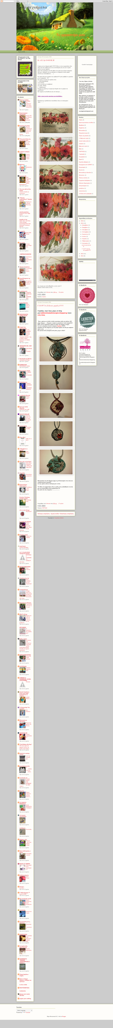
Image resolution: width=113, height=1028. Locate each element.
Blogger (64, 1016)
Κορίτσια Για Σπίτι (25, 125)
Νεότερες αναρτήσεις (44, 513)
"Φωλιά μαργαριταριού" (29, 736)
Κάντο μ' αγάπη (24, 100)
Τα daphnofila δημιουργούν (23, 946)
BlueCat (22, 791)
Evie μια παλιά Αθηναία (24, 407)
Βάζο (80, 148)
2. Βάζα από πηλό (83, 138)
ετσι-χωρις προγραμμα (23, 816)
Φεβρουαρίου (86, 241)
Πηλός (80, 120)
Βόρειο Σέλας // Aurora (28, 306)
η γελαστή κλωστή (25, 395)
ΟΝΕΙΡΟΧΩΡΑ (23, 934)
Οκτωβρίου (85, 229)
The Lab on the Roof (25, 461)
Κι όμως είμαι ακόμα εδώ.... (29, 245)
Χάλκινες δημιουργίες (84, 183)
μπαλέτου (81, 188)
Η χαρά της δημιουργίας (23, 327)
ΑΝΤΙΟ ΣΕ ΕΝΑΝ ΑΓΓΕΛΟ (28, 658)
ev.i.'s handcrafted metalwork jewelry (25, 553)
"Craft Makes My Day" (26, 744)
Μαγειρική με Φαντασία (23, 721)
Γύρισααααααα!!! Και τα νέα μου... (29, 606)
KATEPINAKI (23, 666)
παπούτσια (82, 191)
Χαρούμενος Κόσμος (25, 602)
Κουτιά (80, 170)
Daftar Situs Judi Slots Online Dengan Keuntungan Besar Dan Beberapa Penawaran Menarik (25, 223)
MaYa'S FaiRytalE (24, 414)
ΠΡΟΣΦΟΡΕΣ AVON (25, 366)
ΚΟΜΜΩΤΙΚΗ (23, 364)
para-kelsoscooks (25, 766)
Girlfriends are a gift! (24, 409)
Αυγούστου (85, 234)
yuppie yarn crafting (25, 998)
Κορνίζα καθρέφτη (83, 162)
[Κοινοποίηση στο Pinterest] (44, 294)
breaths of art (23, 219)
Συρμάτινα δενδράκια (84, 180)
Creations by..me (24, 578)
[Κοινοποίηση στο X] (41, 294)
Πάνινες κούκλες (83, 177)
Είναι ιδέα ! (23, 437)
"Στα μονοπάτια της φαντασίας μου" (25, 139)
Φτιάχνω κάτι (23, 839)
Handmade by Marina (25, 358)
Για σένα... (22, 888)
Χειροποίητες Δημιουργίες (23, 485)
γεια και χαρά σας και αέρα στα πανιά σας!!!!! (28, 418)
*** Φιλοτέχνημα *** (25, 892)
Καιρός (93, 280)
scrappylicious (24, 589)
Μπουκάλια (82, 130)
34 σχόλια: (61, 292)
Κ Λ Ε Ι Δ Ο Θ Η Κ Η (46, 60)
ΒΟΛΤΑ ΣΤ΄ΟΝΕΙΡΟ (25, 863)
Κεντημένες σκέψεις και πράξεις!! (28, 282)
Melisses (22, 164)
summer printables (24, 547)
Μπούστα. (81, 175)
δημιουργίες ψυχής (25, 370)
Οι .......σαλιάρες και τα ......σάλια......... (29, 770)
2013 (82, 253)
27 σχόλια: (61, 503)
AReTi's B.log (23, 614)
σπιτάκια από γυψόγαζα (85, 193)
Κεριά (80, 159)
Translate (28, 1012)
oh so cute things (25, 510)
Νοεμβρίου (85, 227)
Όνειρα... (22, 886)
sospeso (44, 296)
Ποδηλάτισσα (23, 382)
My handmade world (25, 898)
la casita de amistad (25, 521)
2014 (82, 223)
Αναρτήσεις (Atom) (58, 518)
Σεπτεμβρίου (85, 232)
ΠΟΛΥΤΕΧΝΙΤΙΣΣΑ (24, 987)
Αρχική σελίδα (21, 51)
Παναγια (28, 681)
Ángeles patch (24, 534)
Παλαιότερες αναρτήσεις (67, 513)
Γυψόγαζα (81, 154)
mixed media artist (84, 141)
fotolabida (22, 910)
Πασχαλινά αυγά (83, 133)
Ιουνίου (84, 236)
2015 (82, 221)
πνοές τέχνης (23, 426)
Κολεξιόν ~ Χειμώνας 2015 (28, 669)
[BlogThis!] (40, 294)
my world (22, 242)
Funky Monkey (24, 303)
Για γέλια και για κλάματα (28, 143)
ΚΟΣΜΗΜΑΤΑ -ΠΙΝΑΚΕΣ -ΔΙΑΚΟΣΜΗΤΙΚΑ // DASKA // (25, 961)
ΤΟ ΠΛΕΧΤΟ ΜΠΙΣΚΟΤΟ (23, 803)
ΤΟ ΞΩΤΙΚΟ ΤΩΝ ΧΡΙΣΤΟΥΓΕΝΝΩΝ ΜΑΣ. (29, 938)
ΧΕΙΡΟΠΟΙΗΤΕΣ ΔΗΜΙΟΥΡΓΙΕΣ (24, 315)
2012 (82, 256)
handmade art (23, 777)
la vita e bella (23, 984)
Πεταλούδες (29, 829)
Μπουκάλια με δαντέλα (85, 172)
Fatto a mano (23, 639)
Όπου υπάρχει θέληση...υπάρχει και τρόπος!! (25, 980)
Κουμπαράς (82, 167)
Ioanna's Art (23, 176)
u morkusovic (23, 291)
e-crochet (22, 231)
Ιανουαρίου (85, 243)
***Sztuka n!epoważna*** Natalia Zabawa (26, 199)
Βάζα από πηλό (83, 146)
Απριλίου (84, 238)
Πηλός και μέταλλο (84, 135)
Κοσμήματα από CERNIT (85, 164)
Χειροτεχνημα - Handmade (24, 113)
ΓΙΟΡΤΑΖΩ (44, 508)
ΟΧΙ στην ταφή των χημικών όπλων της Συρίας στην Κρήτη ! (24, 747)
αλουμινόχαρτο (83, 185)
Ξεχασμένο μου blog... (25, 360)
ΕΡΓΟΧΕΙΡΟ (23, 627)
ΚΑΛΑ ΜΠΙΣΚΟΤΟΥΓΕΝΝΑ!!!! (29, 807)
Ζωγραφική (82, 156)
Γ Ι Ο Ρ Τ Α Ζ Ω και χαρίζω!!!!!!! (50, 305)
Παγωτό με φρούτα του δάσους (28, 724)
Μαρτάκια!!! (29, 511)
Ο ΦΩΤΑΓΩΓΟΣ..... (29, 167)
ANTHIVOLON (23, 733)
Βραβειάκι (81, 125)
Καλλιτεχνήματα (31, 7)
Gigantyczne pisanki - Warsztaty (28, 203)
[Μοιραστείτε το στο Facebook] (43, 294)
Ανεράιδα (22, 473)
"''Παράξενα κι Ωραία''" (23, 449)
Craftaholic (23, 991)
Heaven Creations (25, 267)
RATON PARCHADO (25, 566)
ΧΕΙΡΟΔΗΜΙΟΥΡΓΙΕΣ (25, 655)
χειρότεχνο (23, 546)
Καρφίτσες (81, 127)
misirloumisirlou (24, 212)
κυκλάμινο (22, 828)
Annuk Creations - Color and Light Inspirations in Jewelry (25, 694)
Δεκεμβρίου (85, 225)
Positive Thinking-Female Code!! (25, 498)
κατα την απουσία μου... (28, 757)
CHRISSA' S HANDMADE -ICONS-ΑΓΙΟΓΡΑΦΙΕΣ (25, 679)
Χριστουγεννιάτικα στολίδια (86, 122)
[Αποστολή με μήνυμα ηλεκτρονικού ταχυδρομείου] (38, 294)
